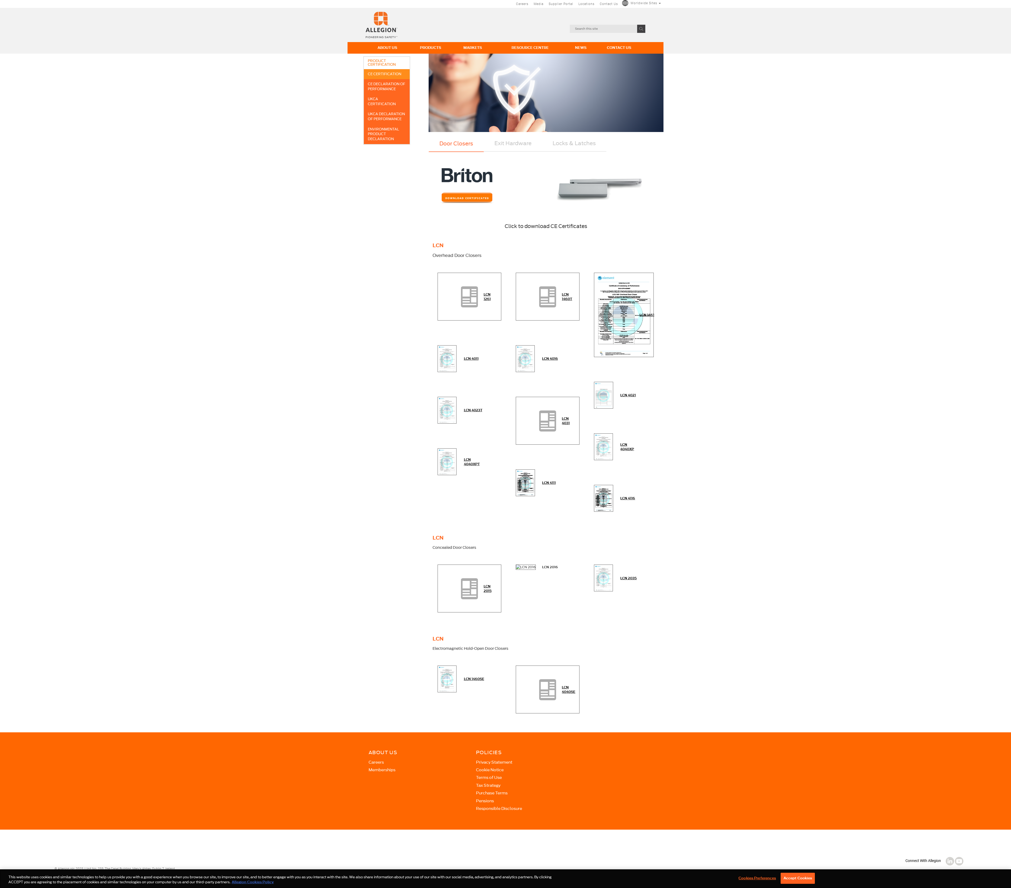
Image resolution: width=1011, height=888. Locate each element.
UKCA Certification (382, 101)
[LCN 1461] (624, 314)
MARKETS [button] (472, 47)
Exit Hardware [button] (513, 143)
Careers (522, 4)
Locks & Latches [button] (574, 143)
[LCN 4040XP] (603, 446)
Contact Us (609, 4)
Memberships (382, 770)
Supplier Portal (561, 4)
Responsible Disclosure (499, 808)
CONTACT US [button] (619, 47)
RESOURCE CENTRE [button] (530, 47)
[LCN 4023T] (447, 410)
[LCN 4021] (603, 395)
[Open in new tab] (381, 25)
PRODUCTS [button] (430, 47)
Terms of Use (489, 777)
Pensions (485, 801)
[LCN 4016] (525, 358)
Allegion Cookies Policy (253, 882)
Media (538, 4)
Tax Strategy (488, 785)
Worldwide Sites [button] (644, 3)
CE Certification (384, 74)
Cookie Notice (490, 770)
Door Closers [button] (456, 144)
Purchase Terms (492, 793)
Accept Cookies (798, 878)
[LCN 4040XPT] (447, 461)
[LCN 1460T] (547, 296)
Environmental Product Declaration (383, 134)
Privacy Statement (494, 762)
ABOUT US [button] (387, 47)
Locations (586, 4)
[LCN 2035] (603, 578)
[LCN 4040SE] (547, 689)
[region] (505, 878)
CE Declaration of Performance (386, 87)
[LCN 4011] (447, 358)
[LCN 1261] (469, 296)
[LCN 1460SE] (447, 678)
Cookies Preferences (757, 878)
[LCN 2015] (469, 588)
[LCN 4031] (547, 420)
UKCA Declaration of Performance (386, 116)
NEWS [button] (581, 47)
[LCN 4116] (603, 498)
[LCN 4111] (525, 482)
